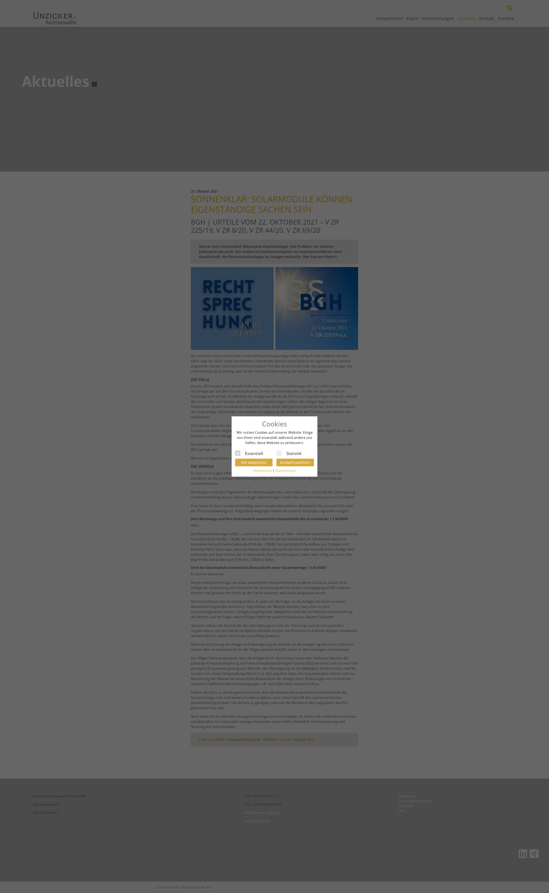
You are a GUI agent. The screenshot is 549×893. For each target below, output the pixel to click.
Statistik (294, 452)
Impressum (262, 470)
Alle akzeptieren (254, 462)
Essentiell (254, 452)
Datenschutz (285, 470)
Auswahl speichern (295, 462)
